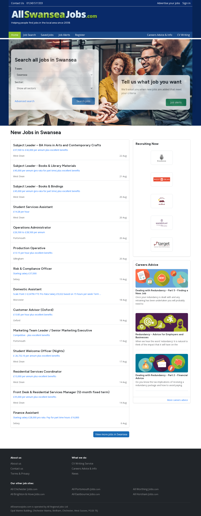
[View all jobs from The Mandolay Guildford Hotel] (162, 223)
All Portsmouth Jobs (86, 489)
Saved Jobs (47, 35)
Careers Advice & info (84, 468)
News (75, 473)
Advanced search (24, 101)
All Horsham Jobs (145, 494)
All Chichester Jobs (24, 489)
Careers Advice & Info (159, 35)
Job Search (29, 35)
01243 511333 (35, 3)
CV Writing (183, 35)
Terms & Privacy (20, 473)
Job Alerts (64, 35)
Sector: (19, 82)
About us (16, 463)
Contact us (17, 468)
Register (80, 35)
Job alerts (176, 102)
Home (14, 35)
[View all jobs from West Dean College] (162, 179)
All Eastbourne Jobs (86, 494)
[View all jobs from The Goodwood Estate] (162, 158)
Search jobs (83, 101)
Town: (18, 68)
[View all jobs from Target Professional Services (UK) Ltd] (162, 244)
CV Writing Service (82, 463)
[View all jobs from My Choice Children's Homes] (162, 201)
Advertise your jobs (168, 3)
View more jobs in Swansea (111, 434)
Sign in (186, 3)
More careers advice (177, 400)
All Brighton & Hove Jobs (28, 494)
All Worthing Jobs (146, 489)
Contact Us (17, 3)
